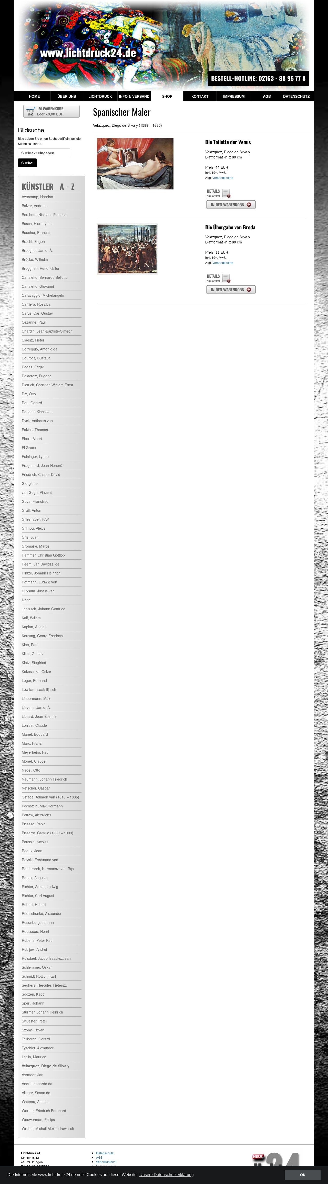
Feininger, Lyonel (35, 456)
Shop (167, 96)
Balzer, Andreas (34, 205)
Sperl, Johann (33, 1003)
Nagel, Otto (31, 770)
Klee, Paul (30, 644)
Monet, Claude (34, 761)
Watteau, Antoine (35, 1101)
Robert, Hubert (34, 904)
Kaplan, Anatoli (34, 626)
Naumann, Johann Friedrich (44, 779)
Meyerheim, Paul (35, 752)
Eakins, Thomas (35, 429)
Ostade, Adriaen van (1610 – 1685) (50, 796)
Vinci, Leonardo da (37, 1083)
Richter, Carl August (38, 895)
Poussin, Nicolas (35, 841)
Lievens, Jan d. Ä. (36, 707)
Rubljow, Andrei (34, 949)
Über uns (66, 96)
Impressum (234, 96)
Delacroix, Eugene (37, 375)
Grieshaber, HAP (35, 519)
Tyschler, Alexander (38, 1047)
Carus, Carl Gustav (37, 313)
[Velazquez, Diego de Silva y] (147, 163)
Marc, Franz (32, 743)
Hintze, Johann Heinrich (41, 572)
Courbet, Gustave (36, 357)
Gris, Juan (30, 537)
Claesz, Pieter (33, 340)
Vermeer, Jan (32, 1074)
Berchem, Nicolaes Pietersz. (44, 214)
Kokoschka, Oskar (36, 671)
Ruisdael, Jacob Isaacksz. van (46, 958)
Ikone (26, 599)
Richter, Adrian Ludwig (40, 886)
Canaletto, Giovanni (38, 286)
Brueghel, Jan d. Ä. (37, 250)
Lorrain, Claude (34, 725)
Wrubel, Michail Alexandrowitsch (48, 1128)
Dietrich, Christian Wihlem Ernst (47, 384)
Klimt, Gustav (32, 653)
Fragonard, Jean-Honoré (42, 465)
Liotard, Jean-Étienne (39, 716)
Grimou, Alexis (33, 528)
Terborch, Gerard (36, 1038)
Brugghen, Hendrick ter (40, 268)
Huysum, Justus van (38, 590)
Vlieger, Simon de (36, 1092)
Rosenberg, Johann (38, 922)
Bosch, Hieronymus (37, 223)
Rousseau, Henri (35, 931)
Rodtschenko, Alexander (41, 913)
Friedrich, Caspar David (41, 474)
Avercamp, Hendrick (38, 196)
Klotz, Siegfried (34, 662)
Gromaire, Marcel (36, 546)
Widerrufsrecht (106, 1161)
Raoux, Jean (32, 850)
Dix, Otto (29, 393)
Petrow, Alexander (36, 814)
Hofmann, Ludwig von (39, 581)
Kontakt (200, 96)
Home (34, 96)
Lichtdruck (100, 96)
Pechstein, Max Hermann (42, 805)
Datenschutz (296, 96)
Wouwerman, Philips (38, 1119)
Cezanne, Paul (34, 322)
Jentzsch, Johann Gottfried (43, 608)
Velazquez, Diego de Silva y (45, 1065)
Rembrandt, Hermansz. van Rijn (48, 868)
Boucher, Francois (36, 232)
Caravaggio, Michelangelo (43, 295)
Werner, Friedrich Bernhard (44, 1110)
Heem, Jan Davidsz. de (40, 564)
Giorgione (30, 483)
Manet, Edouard (35, 734)
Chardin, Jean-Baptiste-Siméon (47, 331)
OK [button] (302, 1175)
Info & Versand (134, 96)
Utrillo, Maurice (34, 1056)
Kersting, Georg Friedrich (42, 635)
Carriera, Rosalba (36, 304)
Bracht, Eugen (33, 241)
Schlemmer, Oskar (37, 967)
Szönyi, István (33, 1029)
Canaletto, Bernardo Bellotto (45, 277)
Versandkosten (222, 177)
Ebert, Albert (32, 438)
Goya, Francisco (35, 501)
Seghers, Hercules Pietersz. (44, 985)
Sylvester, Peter (34, 1020)
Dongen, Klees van (37, 411)
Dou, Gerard (32, 402)
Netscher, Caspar (36, 788)
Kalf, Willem (31, 617)
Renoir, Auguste (35, 877)
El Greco (29, 447)
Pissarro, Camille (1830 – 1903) (47, 832)
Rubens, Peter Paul (37, 940)
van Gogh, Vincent (37, 492)
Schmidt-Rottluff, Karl (39, 976)
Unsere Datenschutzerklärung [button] (166, 1174)
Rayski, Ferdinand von (40, 859)
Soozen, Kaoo (33, 994)
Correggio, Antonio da (39, 348)
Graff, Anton (31, 510)
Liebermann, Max (36, 698)
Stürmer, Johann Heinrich (42, 1012)
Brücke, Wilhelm (35, 259)
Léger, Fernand (34, 680)
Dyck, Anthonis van (37, 420)
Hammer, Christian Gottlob (43, 555)
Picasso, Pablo (34, 823)
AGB (267, 96)
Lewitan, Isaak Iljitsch (39, 689)
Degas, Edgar (33, 366)
